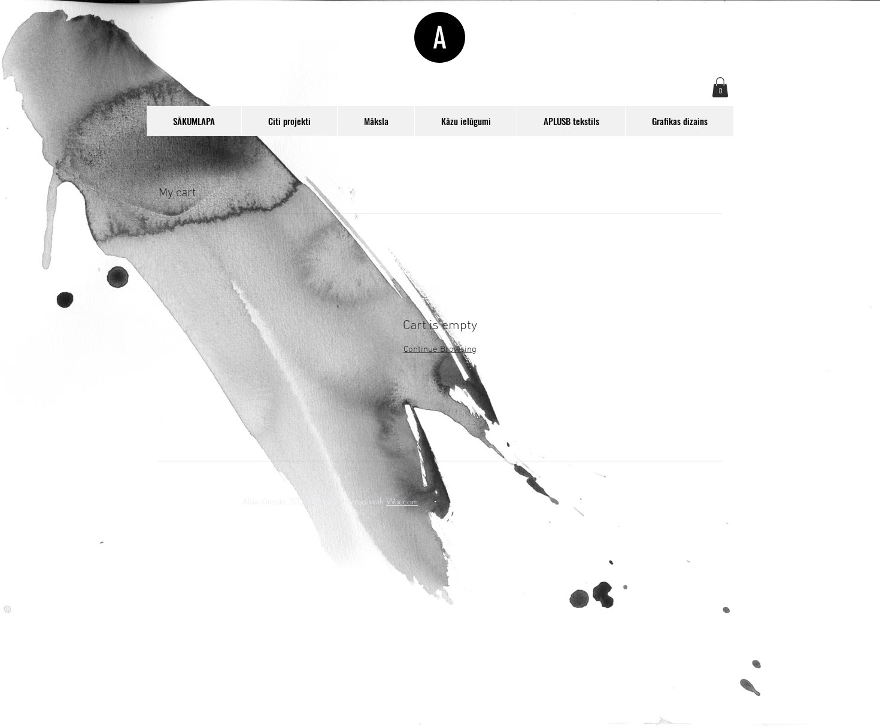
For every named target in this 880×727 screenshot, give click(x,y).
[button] (720, 87)
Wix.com (402, 501)
